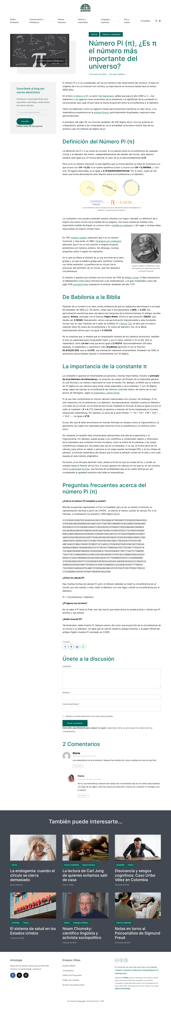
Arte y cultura (127, 20)
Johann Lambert (79, 237)
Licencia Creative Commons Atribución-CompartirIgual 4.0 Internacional (136, 970)
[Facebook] (12, 975)
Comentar (67, 666)
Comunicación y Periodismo (36, 20)
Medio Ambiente (14, 20)
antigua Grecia (101, 112)
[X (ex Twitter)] (26, 975)
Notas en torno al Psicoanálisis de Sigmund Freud (137, 933)
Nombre (67, 692)
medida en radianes (122, 225)
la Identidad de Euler (79, 469)
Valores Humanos (62, 20)
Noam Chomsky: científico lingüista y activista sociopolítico (82, 933)
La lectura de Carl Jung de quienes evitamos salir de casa (85, 875)
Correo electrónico (71, 704)
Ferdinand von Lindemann (108, 241)
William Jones (132, 277)
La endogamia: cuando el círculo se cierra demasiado (32, 875)
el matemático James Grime (105, 393)
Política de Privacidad (72, 975)
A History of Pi (80, 96)
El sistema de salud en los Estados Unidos (33, 930)
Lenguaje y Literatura (105, 20)
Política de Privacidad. (123, 988)
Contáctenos (68, 970)
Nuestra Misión (69, 966)
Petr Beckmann (106, 96)
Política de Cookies (71, 980)
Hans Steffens (119, 74)
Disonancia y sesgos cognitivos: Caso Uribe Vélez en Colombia (135, 875)
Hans (81, 776)
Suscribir (25, 121)
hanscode (81, 1001)
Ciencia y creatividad (83, 20)
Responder (78, 766)
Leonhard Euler (80, 284)
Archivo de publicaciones (73, 985)
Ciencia (94, 34)
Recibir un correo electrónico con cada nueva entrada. (89, 716)
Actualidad (145, 21)
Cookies (125, 977)
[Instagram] (19, 975)
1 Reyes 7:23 (125, 323)
